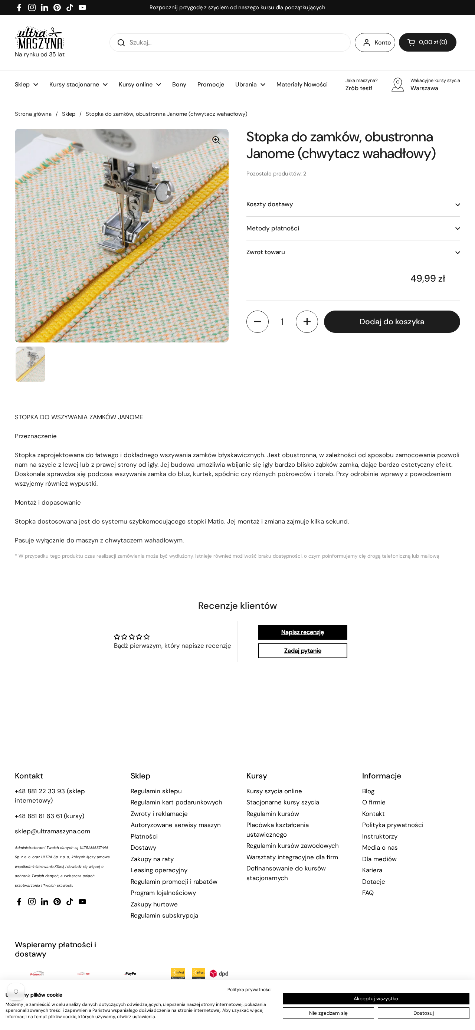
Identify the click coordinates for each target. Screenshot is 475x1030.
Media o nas (380, 847)
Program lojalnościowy (163, 893)
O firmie (374, 802)
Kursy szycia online (274, 791)
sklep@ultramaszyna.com (52, 831)
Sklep (68, 114)
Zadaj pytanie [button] (302, 651)
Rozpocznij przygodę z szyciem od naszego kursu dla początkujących (237, 7)
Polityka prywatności (392, 825)
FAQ (368, 893)
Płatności (144, 836)
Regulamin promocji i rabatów (174, 882)
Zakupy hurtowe (154, 904)
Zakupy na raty (152, 859)
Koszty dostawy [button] (269, 204)
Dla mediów (379, 859)
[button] (427, 42)
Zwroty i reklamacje (159, 814)
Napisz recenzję (302, 632)
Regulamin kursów (272, 814)
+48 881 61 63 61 (38, 816)
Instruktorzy (379, 836)
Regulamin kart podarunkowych (176, 802)
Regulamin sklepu (156, 791)
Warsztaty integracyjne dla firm (292, 857)
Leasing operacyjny (159, 870)
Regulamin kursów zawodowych (292, 846)
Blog (368, 791)
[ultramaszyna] (39, 38)
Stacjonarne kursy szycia (282, 802)
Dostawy (143, 847)
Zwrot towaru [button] (265, 252)
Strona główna (33, 114)
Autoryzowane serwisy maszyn (176, 825)
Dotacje (373, 882)
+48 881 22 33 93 (40, 791)
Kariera (372, 870)
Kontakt (373, 814)
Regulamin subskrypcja (164, 915)
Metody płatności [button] (272, 228)
